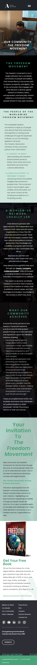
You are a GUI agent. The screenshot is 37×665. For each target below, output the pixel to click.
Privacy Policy (5, 662)
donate (9, 642)
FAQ (19, 608)
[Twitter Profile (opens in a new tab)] (19, 622)
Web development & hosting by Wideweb (15, 627)
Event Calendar (8, 614)
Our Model (6, 608)
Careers (21, 611)
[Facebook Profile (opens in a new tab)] (4, 622)
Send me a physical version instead (18, 595)
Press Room (22, 605)
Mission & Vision (8, 605)
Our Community (8, 611)
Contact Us (22, 617)
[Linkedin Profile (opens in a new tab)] (14, 622)
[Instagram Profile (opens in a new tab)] (24, 622)
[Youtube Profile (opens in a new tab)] (9, 622)
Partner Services (26, 614)
